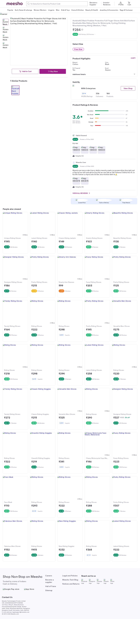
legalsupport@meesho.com (20, 612)
